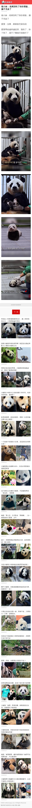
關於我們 (3, 805)
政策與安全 (9, 805)
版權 (19, 805)
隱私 (16, 805)
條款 (13, 805)
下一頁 (16, 312)
